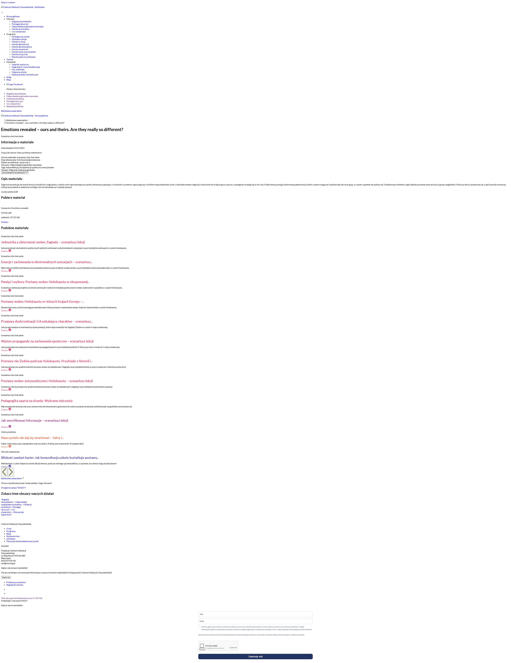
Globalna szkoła (19, 39)
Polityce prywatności (298, 635)
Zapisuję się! (255, 656)
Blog (8, 79)
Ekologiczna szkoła (21, 36)
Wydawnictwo (13, 536)
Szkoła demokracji (20, 44)
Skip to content (8, 2)
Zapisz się (6, 577)
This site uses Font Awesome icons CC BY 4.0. (21, 598)
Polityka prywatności (16, 582)
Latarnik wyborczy (20, 64)
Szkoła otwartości (20, 49)
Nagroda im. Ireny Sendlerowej (26, 67)
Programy (11, 531)
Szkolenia (10, 538)
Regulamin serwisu (14, 584)
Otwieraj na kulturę (20, 29)
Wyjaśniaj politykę (14, 106)
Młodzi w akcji (18, 41)
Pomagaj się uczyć (20, 24)
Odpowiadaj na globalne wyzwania (27, 26)
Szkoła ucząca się (20, 54)
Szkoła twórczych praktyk (24, 51)
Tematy (9, 59)
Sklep (8, 77)
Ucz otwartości (19, 31)
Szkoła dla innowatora (22, 46)
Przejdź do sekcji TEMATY (13, 487)
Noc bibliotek (18, 69)
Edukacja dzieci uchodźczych (25, 74)
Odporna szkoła (19, 72)
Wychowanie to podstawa (23, 57)
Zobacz (5, 251)
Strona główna (13, 16)
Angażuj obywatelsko (21, 21)
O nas (9, 528)
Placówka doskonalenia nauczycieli (22, 541)
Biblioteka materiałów (11, 111)
